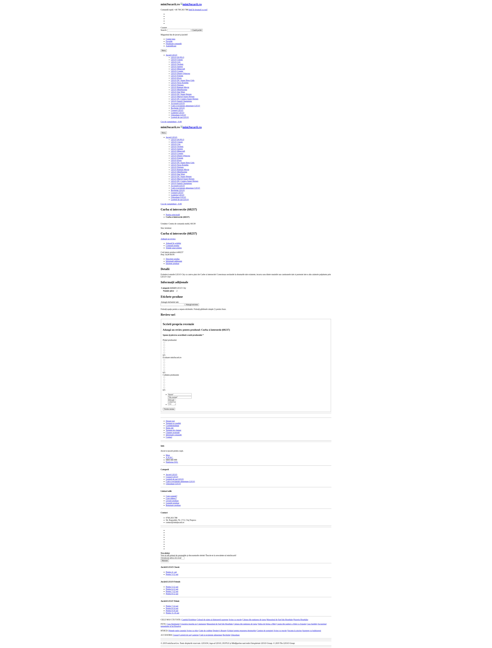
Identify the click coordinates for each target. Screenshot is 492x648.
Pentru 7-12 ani (172, 591)
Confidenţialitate (172, 426)
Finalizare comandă (174, 44)
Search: (164, 30)
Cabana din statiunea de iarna (254, 620)
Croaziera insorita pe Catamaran (193, 624)
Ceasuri (176, 635)
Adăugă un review (168, 239)
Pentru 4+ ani (171, 572)
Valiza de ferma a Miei (267, 624)
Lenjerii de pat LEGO (175, 479)
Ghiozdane (235, 635)
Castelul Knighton (188, 620)
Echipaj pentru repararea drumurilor (241, 631)
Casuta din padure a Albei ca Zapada (291, 624)
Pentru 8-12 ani (172, 594)
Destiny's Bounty (220, 631)
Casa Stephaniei (173, 624)
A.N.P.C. (169, 457)
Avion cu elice (192, 631)
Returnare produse (173, 505)
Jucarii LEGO (171, 474)
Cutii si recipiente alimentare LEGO (180, 481)
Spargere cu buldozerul (311, 631)
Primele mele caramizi (177, 631)
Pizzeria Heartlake (300, 620)
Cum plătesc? (171, 498)
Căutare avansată (173, 432)
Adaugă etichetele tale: (170, 302)
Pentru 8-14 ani (172, 608)
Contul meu (170, 39)
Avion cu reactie (235, 620)
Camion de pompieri (265, 631)
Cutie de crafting (205, 631)
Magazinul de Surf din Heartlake (279, 620)
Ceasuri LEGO (172, 477)
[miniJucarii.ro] (191, 4)
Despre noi (170, 421)
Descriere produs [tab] (173, 259)
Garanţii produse (172, 503)
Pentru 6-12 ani (172, 589)
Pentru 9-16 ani (172, 611)
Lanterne (195, 635)
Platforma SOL (172, 462)
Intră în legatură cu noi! (198, 10)
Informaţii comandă (174, 435)
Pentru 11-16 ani (172, 613)
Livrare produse (172, 501)
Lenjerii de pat (185, 635)
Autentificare (171, 46)
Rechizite (226, 635)
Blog (168, 455)
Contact (169, 437)
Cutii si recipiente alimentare (210, 635)
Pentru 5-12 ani (172, 574)
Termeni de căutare (173, 430)
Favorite (169, 41)
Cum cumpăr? (171, 496)
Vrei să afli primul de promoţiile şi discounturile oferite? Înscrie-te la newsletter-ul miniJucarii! (198, 555)
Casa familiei (312, 624)
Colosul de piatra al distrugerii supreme (212, 620)
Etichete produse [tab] (172, 263)
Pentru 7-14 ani (172, 606)
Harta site (169, 428)
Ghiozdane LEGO (173, 484)
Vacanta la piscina (294, 631)
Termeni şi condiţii (173, 423)
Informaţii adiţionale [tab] (174, 261)
